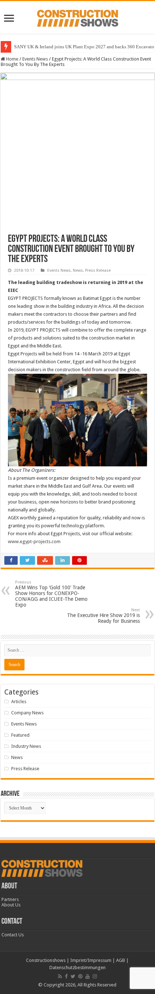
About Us (11, 905)
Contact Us (12, 934)
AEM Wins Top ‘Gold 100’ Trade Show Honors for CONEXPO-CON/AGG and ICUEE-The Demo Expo (51, 594)
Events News (35, 59)
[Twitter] (73, 976)
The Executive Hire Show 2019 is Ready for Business (103, 616)
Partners (10, 899)
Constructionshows (46, 960)
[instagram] (95, 976)
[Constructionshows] (77, 17)
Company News (27, 712)
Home (11, 59)
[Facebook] (66, 976)
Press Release (98, 270)
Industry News (26, 746)
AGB (120, 960)
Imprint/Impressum (90, 960)
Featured (20, 735)
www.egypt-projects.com (34, 541)
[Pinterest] (80, 976)
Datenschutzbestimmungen (77, 967)
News (78, 270)
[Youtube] (87, 976)
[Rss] (60, 976)
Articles (18, 701)
